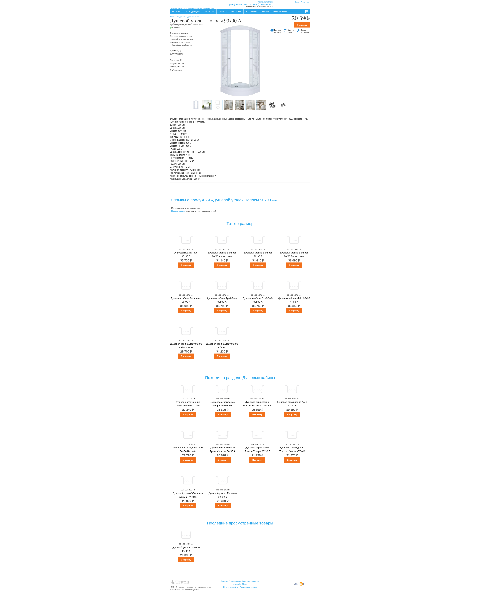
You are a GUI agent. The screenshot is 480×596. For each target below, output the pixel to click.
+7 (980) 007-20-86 (260, 4)
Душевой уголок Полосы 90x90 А (186, 548)
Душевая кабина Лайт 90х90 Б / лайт (222, 345)
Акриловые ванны (248, 586)
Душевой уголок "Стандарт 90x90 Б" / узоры (188, 494)
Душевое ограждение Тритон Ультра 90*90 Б (257, 449)
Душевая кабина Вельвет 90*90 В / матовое (294, 254)
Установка (252, 11)
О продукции (192, 11)
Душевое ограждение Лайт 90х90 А (292, 403)
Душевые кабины (193, 17)
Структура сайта (230, 586)
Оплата (223, 11)
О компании (280, 11)
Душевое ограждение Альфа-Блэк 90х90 (222, 403)
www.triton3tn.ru (240, 583)
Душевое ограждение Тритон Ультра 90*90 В (292, 449)
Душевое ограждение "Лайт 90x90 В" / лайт (188, 403)
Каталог (176, 11)
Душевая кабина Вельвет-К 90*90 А (186, 299)
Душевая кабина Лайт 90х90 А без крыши (186, 345)
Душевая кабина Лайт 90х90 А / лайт (294, 299)
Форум (265, 11)
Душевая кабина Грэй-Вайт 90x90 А (258, 299)
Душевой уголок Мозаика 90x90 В (222, 494)
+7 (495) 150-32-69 (236, 4)
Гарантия (209, 11)
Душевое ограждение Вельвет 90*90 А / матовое (257, 403)
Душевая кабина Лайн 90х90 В (186, 254)
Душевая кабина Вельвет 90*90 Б (258, 254)
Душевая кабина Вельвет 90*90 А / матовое (222, 254)
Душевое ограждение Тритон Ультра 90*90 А (223, 449)
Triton (172, 17)
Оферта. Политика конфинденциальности (240, 580)
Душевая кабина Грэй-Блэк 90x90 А (222, 299)
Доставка (236, 11)
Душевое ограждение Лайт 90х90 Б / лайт (188, 449)
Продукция (181, 17)
